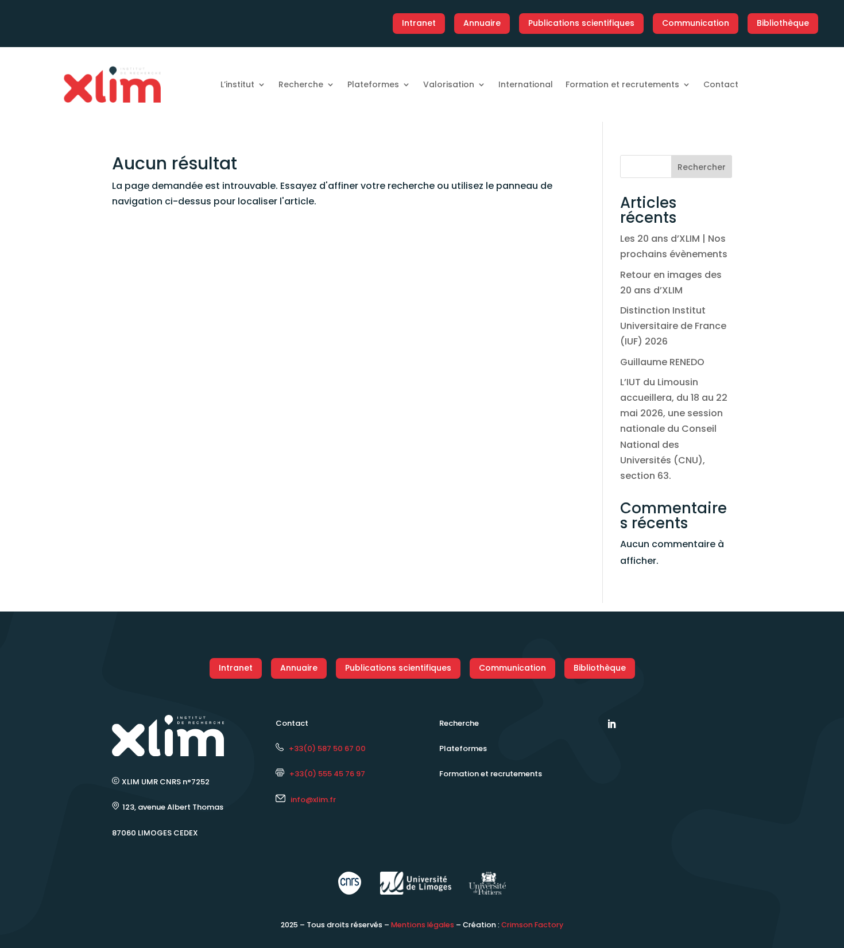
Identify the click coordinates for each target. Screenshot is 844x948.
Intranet (419, 23)
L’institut (237, 84)
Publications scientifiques (581, 23)
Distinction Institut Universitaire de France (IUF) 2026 (673, 326)
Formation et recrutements (622, 84)
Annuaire (482, 23)
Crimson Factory (532, 925)
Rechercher (701, 167)
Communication (695, 23)
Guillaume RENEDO (662, 362)
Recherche (300, 84)
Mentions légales (422, 925)
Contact (720, 84)
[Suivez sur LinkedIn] (611, 724)
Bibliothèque (783, 23)
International (525, 84)
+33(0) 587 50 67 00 (325, 748)
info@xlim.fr (313, 799)
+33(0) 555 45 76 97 (324, 773)
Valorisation (448, 84)
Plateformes (373, 84)
